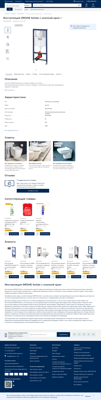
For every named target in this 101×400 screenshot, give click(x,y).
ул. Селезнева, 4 (10, 350)
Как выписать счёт (36, 380)
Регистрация (56, 353)
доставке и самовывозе (66, 298)
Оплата (54, 359)
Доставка (55, 348)
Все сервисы (78, 384)
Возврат (54, 350)
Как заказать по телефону (38, 378)
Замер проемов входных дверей (84, 358)
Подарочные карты (58, 371)
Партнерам (33, 350)
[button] (14, 233)
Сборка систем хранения (82, 352)
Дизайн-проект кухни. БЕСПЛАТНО (85, 371)
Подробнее (53, 397)
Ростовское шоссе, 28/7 (12, 348)
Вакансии (33, 353)
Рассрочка (77, 368)
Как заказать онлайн (36, 375)
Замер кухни (78, 365)
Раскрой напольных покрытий (83, 374)
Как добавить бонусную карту (39, 372)
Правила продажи (58, 377)
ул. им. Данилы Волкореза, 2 (14, 353)
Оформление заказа (58, 356)
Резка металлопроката (81, 381)
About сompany (35, 361)
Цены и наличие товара (59, 374)
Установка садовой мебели (82, 355)
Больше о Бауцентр (36, 348)
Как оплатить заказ (36, 369)
